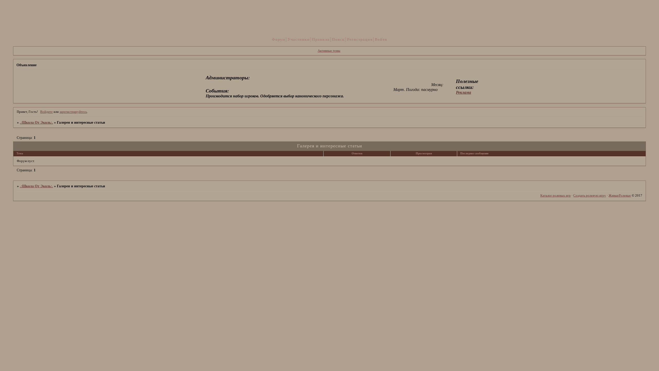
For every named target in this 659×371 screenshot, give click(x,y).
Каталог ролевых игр (555, 195)
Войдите (46, 112)
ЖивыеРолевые (620, 195)
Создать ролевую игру (589, 195)
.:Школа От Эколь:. (36, 122)
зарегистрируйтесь (73, 112)
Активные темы (329, 51)
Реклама (463, 92)
